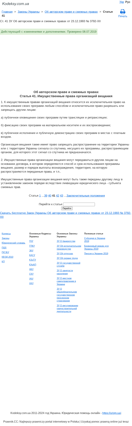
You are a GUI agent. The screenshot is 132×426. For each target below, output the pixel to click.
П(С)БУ (5, 252)
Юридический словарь (13, 243)
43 (61, 195)
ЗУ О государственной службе (68, 264)
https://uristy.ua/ (111, 413)
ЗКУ (31, 250)
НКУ (31, 269)
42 (57, 195)
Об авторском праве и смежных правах (71, 11)
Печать (122, 16)
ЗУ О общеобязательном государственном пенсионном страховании (67, 295)
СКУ (31, 274)
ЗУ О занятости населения (65, 272)
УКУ (31, 278)
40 (49, 195)
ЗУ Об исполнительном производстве (69, 247)
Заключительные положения (86, 195)
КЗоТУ (32, 260)
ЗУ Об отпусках (65, 253)
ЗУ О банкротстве (66, 241)
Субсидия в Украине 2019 (94, 239)
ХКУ (31, 283)
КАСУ (32, 255)
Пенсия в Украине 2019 (96, 253)
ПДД (4, 247)
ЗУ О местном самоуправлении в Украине (66, 281)
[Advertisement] (66, 64)
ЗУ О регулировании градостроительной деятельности (67, 308)
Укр (121, 2)
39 (45, 195)
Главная (7, 11)
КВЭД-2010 (7, 257)
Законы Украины (29, 11)
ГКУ (31, 241)
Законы (5, 238)
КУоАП (32, 264)
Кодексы (6, 233)
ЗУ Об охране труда (67, 258)
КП (3, 261)
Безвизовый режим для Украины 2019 (96, 247)
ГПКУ (32, 246)
